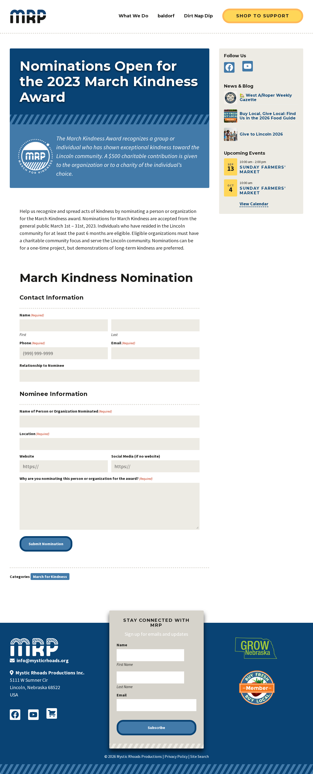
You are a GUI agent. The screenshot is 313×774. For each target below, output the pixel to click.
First (23, 334)
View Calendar (254, 204)
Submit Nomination (46, 543)
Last (114, 334)
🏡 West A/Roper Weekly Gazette (266, 97)
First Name (125, 664)
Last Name (125, 686)
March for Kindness (50, 576)
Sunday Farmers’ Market (263, 169)
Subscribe (156, 727)
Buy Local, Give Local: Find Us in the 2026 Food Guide (268, 115)
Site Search (199, 756)
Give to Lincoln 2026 (261, 134)
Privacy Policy (176, 756)
